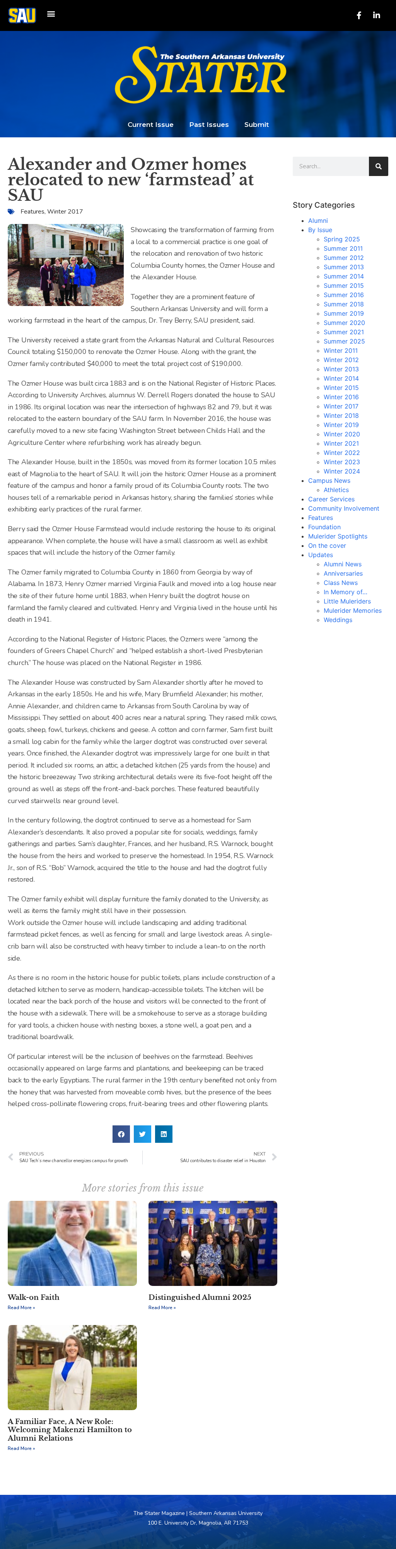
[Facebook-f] (359, 15)
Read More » (21, 1308)
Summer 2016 (344, 295)
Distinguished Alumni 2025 (199, 1297)
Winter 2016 (341, 397)
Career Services (331, 499)
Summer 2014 (344, 276)
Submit (256, 124)
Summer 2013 (344, 267)
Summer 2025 (344, 341)
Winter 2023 (342, 462)
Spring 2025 (342, 239)
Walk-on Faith (34, 1297)
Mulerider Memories (353, 610)
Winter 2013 (341, 369)
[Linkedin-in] (376, 15)
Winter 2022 (342, 452)
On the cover (327, 545)
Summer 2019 (344, 313)
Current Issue (151, 124)
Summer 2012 (344, 258)
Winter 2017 (65, 211)
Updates (320, 555)
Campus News (329, 480)
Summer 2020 (344, 323)
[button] (50, 13)
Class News (341, 582)
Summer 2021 (344, 332)
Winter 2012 (341, 360)
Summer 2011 (343, 248)
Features (32, 211)
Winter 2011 (341, 350)
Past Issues (209, 124)
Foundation (324, 527)
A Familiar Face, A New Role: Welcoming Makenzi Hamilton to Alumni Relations (70, 1430)
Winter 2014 (341, 378)
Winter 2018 (341, 415)
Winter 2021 (341, 443)
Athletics (336, 490)
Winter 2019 (341, 425)
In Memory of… (345, 592)
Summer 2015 (344, 285)
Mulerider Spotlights (337, 536)
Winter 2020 (342, 434)
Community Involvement (343, 508)
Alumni (318, 220)
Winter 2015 (341, 388)
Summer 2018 (344, 304)
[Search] (378, 166)
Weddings (338, 620)
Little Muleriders (347, 601)
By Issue (320, 230)
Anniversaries (343, 573)
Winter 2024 (342, 471)
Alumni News (343, 564)
